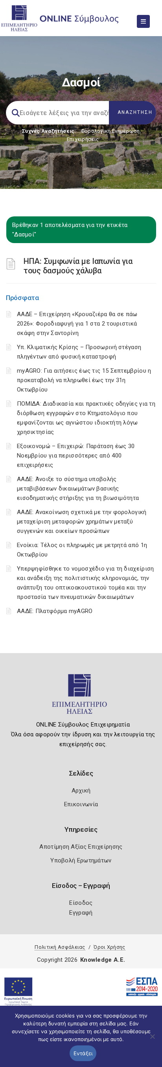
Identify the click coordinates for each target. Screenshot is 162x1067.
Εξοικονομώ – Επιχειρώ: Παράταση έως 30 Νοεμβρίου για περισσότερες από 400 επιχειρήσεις (75, 456)
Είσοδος (80, 902)
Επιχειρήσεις (83, 139)
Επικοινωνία (81, 804)
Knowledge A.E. (102, 959)
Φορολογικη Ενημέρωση (110, 131)
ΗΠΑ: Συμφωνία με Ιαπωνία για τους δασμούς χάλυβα (78, 265)
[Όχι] (152, 1040)
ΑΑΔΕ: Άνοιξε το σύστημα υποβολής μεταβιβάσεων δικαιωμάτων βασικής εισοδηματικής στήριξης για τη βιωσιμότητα (78, 488)
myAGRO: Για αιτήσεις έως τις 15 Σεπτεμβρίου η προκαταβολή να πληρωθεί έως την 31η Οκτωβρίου (84, 380)
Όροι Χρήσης (109, 947)
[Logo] (81, 697)
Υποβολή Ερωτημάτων (80, 860)
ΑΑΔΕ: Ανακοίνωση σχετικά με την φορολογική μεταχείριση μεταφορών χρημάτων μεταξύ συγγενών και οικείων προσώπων (82, 521)
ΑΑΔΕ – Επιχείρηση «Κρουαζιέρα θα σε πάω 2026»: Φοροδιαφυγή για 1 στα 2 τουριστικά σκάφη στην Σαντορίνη (77, 324)
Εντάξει (83, 1053)
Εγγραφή (80, 912)
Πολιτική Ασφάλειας (60, 947)
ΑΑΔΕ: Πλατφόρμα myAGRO (55, 611)
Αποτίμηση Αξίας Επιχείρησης (80, 846)
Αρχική (81, 790)
